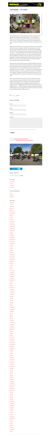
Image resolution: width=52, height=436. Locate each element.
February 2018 (12, 270)
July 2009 (11, 410)
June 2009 (11, 412)
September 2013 (12, 348)
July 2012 (11, 370)
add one (17, 95)
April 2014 (11, 335)
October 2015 (12, 311)
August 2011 (12, 390)
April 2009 (11, 414)
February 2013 (12, 359)
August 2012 (12, 368)
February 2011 (12, 401)
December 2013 (12, 342)
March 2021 (11, 219)
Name (11, 103)
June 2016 (11, 300)
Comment (12, 117)
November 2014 (12, 324)
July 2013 (11, 351)
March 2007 (11, 427)
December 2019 (12, 237)
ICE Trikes (11, 183)
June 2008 (11, 421)
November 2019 (12, 239)
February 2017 (12, 287)
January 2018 (12, 272)
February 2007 (12, 429)
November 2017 (12, 276)
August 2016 (12, 296)
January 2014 (12, 340)
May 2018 (11, 267)
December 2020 (12, 224)
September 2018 (12, 259)
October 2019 (12, 241)
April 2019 (11, 250)
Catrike (11, 193)
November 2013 (12, 344)
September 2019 (12, 243)
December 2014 (12, 322)
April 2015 (11, 316)
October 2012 (12, 364)
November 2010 (12, 405)
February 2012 (12, 379)
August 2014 (12, 329)
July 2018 (11, 263)
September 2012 (12, 366)
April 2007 (11, 425)
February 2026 (12, 202)
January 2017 (12, 289)
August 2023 (12, 208)
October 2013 (12, 346)
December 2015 (12, 307)
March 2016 (11, 305)
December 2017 (12, 274)
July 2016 (11, 298)
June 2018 (11, 265)
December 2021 (12, 213)
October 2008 (12, 416)
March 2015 (11, 318)
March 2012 (11, 377)
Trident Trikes (12, 187)
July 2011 (11, 392)
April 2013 (11, 355)
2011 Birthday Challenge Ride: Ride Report (24, 140)
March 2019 (11, 252)
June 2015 (11, 313)
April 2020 (11, 232)
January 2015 (12, 320)
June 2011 (11, 394)
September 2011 (12, 388)
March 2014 (11, 337)
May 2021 (11, 215)
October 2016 (12, 294)
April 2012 (11, 375)
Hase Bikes (11, 196)
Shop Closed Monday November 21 (21, 138)
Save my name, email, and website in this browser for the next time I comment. (23, 129)
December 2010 (12, 403)
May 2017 (11, 283)
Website (11, 112)
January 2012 (12, 381)
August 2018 (12, 261)
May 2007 (11, 423)
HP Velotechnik (12, 181)
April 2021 (11, 217)
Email (11, 108)
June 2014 (11, 333)
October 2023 (12, 206)
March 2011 (11, 399)
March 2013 (11, 357)
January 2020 (12, 235)
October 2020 (12, 228)
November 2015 (12, 309)
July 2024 (11, 204)
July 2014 (11, 331)
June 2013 (11, 353)
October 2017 (12, 278)
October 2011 (12, 386)
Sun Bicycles (12, 185)
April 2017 (11, 285)
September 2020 (12, 230)
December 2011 (12, 383)
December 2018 (12, 254)
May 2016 (11, 302)
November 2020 (12, 226)
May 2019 (11, 248)
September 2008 (12, 418)
